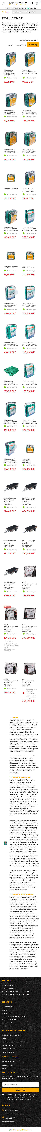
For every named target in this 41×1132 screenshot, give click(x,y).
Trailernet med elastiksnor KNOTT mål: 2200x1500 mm (29, 190)
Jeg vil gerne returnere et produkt (16, 994)
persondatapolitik (27, 1099)
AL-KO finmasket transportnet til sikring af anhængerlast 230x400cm (10, 586)
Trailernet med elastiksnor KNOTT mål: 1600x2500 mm (29, 344)
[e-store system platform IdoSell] (20, 1130)
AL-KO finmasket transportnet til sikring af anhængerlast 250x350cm (10, 543)
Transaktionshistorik (11, 1019)
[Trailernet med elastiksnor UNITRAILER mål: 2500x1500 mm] (11, 59)
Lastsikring (26, 12)
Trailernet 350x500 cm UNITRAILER (11, 189)
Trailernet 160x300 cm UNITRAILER (11, 267)
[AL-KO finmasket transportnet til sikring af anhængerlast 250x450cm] (29, 487)
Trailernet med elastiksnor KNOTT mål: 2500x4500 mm (11, 229)
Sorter (10, 45)
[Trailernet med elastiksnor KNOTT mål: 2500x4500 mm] (11, 216)
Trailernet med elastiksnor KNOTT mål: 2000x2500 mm (29, 383)
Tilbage (6, 12)
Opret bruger (8, 1007)
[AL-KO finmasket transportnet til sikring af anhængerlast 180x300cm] (29, 529)
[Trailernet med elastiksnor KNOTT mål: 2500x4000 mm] (29, 139)
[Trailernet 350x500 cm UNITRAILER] (11, 178)
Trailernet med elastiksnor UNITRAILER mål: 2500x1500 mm (10, 72)
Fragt (5, 1038)
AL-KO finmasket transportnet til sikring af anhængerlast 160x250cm (10, 501)
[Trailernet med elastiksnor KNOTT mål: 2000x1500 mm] (11, 100)
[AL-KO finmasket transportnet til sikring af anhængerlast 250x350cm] (11, 529)
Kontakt (6, 998)
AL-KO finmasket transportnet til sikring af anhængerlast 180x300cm (28, 543)
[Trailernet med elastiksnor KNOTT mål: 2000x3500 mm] (29, 216)
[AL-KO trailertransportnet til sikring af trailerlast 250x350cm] (29, 614)
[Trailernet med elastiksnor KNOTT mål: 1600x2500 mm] (29, 331)
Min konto (7, 1002)
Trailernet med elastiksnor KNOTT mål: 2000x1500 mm (11, 112)
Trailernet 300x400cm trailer (29, 267)
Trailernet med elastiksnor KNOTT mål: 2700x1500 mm (29, 71)
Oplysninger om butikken (12, 1035)
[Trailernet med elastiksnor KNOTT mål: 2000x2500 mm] (29, 370)
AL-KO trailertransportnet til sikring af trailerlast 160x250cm (29, 586)
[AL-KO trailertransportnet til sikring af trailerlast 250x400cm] (29, 668)
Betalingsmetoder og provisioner (15, 1042)
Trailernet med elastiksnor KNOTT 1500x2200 (10, 305)
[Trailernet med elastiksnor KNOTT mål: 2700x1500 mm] (29, 59)
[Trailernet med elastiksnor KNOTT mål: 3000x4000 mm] (11, 331)
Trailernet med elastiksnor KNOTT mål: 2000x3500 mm (29, 229)
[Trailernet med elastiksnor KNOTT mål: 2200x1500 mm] (29, 178)
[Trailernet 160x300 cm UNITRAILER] (11, 255)
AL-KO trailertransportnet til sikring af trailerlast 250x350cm (29, 628)
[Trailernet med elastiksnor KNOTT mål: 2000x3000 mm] (29, 100)
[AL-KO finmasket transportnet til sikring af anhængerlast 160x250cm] (11, 487)
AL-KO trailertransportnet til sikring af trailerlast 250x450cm (11, 628)
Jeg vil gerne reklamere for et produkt (17, 991)
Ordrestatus (8, 985)
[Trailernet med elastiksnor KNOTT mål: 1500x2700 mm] (11, 448)
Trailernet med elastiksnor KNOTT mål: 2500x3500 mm (11, 151)
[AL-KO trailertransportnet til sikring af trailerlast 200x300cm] (11, 668)
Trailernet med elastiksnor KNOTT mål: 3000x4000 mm (11, 344)
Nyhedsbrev (7, 1026)
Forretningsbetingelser (12, 1045)
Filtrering (33, 44)
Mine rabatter (8, 1022)
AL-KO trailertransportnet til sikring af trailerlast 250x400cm (29, 682)
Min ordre (7, 980)
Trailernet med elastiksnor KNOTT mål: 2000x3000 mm (29, 112)
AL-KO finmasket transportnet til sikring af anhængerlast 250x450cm (28, 501)
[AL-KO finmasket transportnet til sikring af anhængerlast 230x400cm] (11, 571)
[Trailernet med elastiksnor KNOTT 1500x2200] (11, 293)
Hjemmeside (17, 12)
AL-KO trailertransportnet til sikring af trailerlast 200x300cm (11, 682)
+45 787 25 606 (11, 1110)
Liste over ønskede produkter (14, 1016)
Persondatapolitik (9, 1049)
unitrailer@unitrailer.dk (14, 1114)
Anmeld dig (20, 1090)
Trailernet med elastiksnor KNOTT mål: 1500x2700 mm (11, 460)
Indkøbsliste (8, 1013)
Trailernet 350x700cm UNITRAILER (26, 460)
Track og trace (8, 988)
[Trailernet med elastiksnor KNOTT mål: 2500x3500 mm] (11, 139)
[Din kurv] (37, 3)
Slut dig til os (8, 1073)
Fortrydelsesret (9, 1052)
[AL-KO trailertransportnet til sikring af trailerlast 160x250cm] (29, 571)
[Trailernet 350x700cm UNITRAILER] (29, 448)
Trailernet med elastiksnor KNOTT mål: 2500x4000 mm (29, 151)
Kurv (5, 1010)
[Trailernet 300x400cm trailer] (29, 255)
